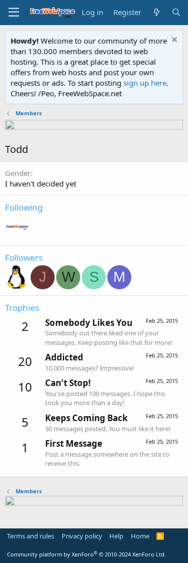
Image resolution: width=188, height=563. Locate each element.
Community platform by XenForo (86, 554)
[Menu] (14, 12)
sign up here (144, 83)
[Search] (176, 12)
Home (140, 535)
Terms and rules (30, 535)
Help (116, 535)
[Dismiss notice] (173, 41)
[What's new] (156, 12)
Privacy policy (82, 535)
